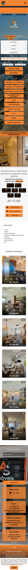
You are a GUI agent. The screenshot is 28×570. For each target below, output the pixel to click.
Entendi (14, 567)
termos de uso (19, 564)
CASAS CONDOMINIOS (14, 104)
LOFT (14, 113)
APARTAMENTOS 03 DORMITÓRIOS (14, 91)
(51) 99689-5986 (21, 14)
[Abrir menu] (25, 3)
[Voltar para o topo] (3, 555)
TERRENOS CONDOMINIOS (14, 122)
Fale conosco (14, 538)
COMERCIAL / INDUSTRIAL (14, 109)
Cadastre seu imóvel (14, 534)
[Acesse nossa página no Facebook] (10, 493)
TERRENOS (14, 118)
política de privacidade (9, 564)
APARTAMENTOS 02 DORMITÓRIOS (14, 87)
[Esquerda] (1, 151)
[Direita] (26, 151)
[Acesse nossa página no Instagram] (17, 493)
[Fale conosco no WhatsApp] (14, 493)
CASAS (14, 100)
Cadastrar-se (14, 482)
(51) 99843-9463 (7, 14)
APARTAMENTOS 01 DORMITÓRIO (14, 82)
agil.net (19, 551)
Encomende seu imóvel (14, 536)
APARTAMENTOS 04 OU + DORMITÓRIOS (14, 95)
